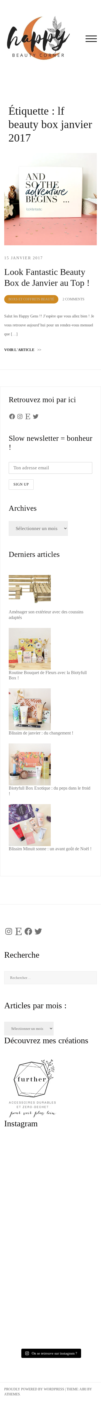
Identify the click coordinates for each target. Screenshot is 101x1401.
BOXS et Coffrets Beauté (31, 299)
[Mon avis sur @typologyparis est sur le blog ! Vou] (50, 1269)
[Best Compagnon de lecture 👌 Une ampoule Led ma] (50, 1321)
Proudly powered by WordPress (34, 1389)
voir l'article (22, 350)
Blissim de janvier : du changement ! (41, 733)
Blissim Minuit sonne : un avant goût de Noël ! (50, 848)
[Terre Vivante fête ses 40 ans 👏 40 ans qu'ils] (50, 1218)
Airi (82, 1389)
